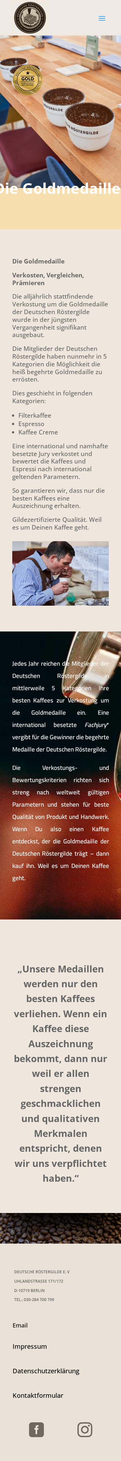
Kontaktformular (38, 1395)
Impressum (30, 1346)
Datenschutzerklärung (46, 1371)
